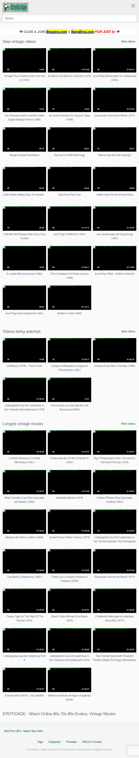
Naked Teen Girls (33, 731)
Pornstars (71, 742)
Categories (54, 742)
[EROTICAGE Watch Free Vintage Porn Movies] (15, 7)
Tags (40, 742)
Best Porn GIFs (12, 731)
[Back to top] (130, 747)
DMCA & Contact (92, 742)
